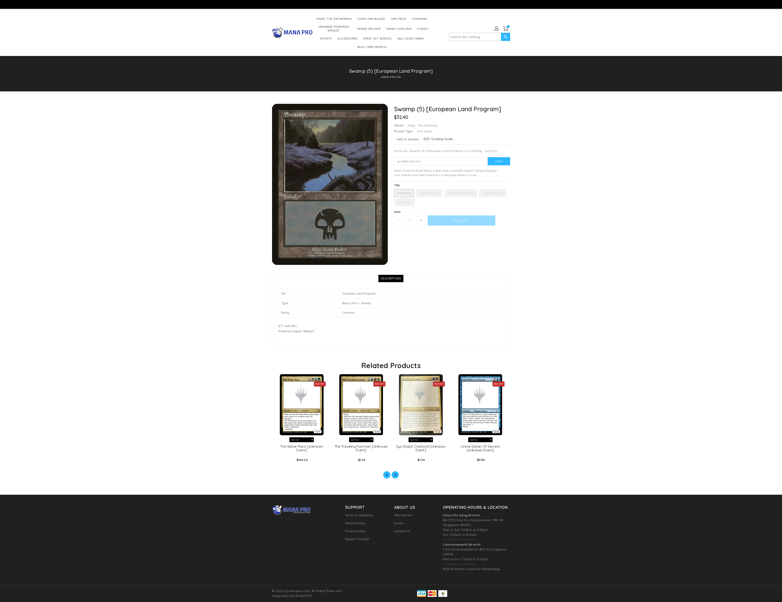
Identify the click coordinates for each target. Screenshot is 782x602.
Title (397, 185)
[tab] (390, 278)
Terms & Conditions (359, 515)
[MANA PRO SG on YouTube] (391, 4)
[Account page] (497, 29)
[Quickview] (278, 461)
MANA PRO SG (391, 77)
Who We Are (403, 515)
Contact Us (402, 531)
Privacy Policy (355, 531)
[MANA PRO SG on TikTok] (398, 4)
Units (397, 212)
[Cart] (506, 29)
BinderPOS (303, 596)
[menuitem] (334, 18)
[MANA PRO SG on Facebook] (375, 4)
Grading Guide (442, 139)
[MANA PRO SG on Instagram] (383, 4)
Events (399, 523)
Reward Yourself (357, 539)
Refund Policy (355, 523)
